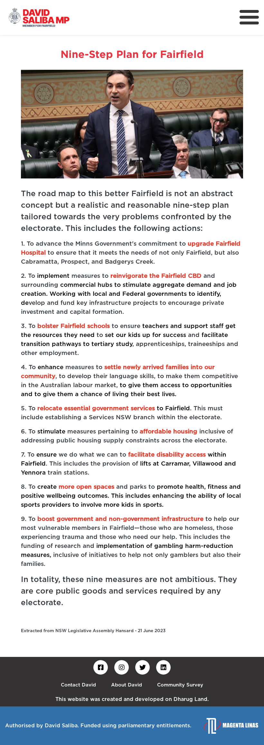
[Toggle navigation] (249, 17)
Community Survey (180, 685)
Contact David (78, 685)
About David (126, 685)
